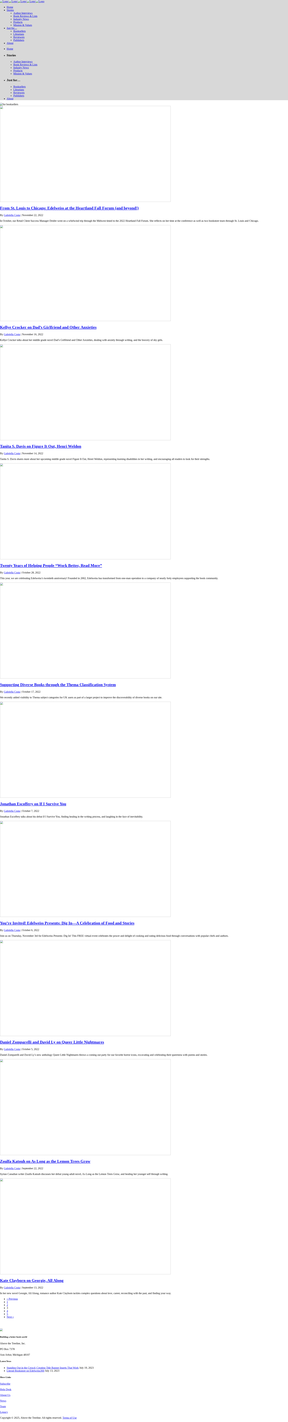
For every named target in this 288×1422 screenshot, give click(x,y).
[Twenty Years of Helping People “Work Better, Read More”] (85, 558)
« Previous (12, 1298)
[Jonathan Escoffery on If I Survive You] (85, 796)
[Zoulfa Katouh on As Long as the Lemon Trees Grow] (85, 1154)
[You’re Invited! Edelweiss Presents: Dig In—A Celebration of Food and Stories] (85, 916)
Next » (10, 1316)
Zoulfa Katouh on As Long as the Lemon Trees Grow (45, 1161)
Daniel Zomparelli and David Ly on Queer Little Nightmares (52, 1042)
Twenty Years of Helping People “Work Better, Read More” (51, 565)
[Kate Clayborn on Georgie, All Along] (85, 1273)
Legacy (4, 1412)
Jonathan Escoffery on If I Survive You (33, 804)
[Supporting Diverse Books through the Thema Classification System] (85, 677)
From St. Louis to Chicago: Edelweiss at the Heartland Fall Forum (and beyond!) (69, 208)
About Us (5, 1395)
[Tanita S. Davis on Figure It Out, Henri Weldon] (85, 439)
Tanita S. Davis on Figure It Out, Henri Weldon (40, 446)
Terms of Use (69, 1417)
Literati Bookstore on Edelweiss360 (25, 1370)
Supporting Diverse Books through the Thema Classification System (58, 684)
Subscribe (5, 1383)
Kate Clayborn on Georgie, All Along (32, 1280)
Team (3, 1406)
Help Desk (5, 1389)
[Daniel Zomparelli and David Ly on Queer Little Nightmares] (85, 1035)
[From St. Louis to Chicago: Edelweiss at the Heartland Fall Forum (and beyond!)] (85, 201)
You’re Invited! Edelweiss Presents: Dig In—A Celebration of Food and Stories (67, 923)
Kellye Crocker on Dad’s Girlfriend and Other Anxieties (48, 327)
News (3, 1400)
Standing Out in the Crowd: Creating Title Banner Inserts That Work (43, 1367)
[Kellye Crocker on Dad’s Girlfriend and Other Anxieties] (85, 320)
